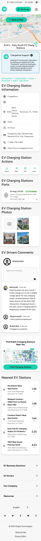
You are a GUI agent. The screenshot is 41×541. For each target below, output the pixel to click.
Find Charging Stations (20, 367)
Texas (31, 78)
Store (30, 2)
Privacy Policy (20, 536)
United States (20, 78)
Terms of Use (20, 532)
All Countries (7, 78)
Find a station (16, 2)
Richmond (6, 81)
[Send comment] (35, 279)
